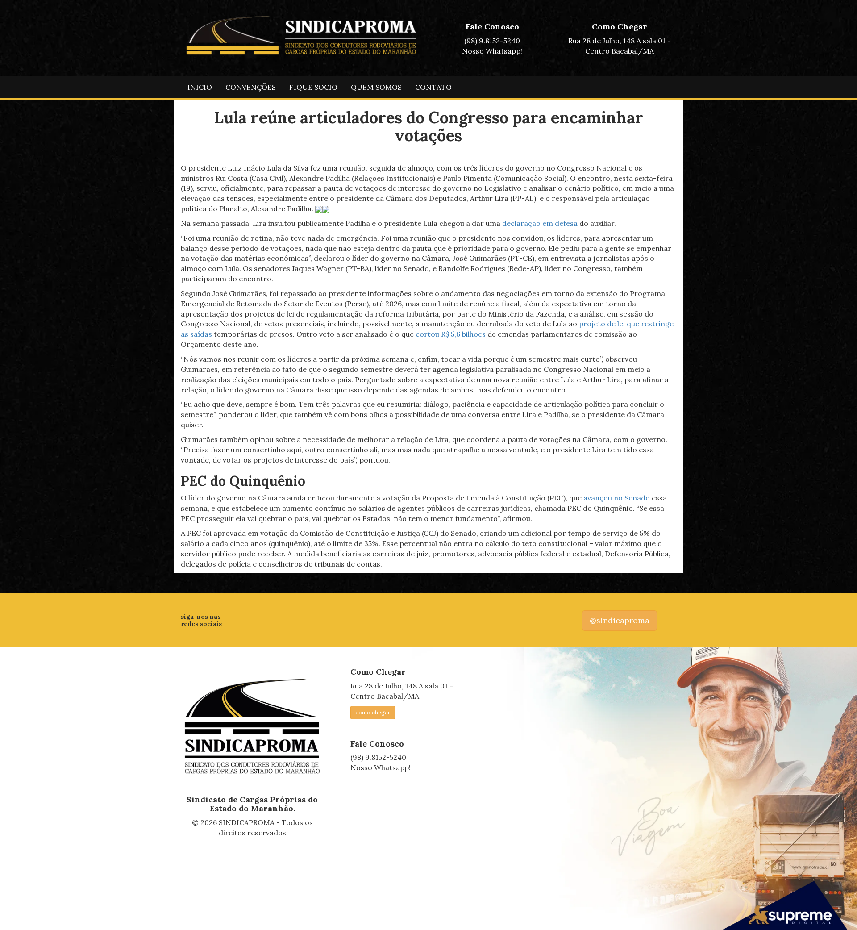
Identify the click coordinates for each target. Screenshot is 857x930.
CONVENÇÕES (250, 87)
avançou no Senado (616, 497)
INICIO (199, 87)
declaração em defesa (540, 223)
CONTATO (433, 87)
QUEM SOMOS (376, 87)
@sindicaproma (619, 620)
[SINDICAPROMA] (252, 727)
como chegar (372, 712)
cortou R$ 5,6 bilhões (451, 333)
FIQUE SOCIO (313, 87)
